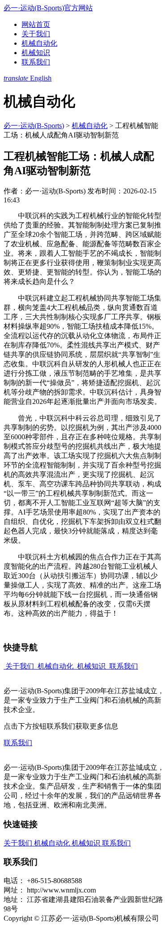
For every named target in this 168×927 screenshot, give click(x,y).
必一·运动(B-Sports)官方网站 (48, 8)
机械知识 (36, 52)
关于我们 (36, 34)
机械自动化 (39, 43)
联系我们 (36, 62)
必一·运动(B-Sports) (34, 125)
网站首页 (36, 24)
